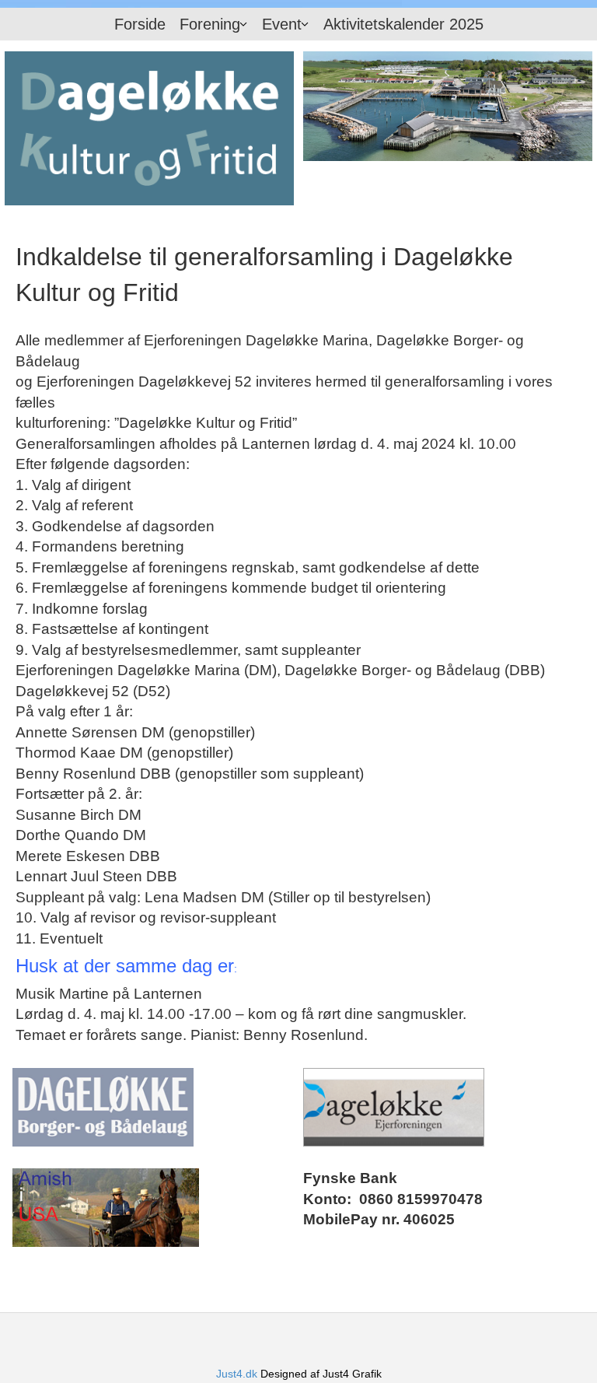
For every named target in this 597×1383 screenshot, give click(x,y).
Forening (210, 24)
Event (282, 24)
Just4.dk (236, 1373)
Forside (140, 24)
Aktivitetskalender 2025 (403, 24)
